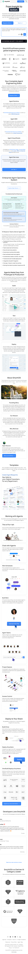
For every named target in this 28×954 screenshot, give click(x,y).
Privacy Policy (14, 942)
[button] (21, 34)
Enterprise (9, 939)
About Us (14, 939)
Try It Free (21, 1)
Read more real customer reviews (14, 862)
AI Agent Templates (21, 939)
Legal (19, 942)
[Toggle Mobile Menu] (26, 1)
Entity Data (14, 952)
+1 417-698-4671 (15, 947)
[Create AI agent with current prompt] (24, 34)
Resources (7, 942)
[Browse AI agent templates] (14, 497)
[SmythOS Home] (6, 1)
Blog (22, 942)
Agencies (4, 939)
